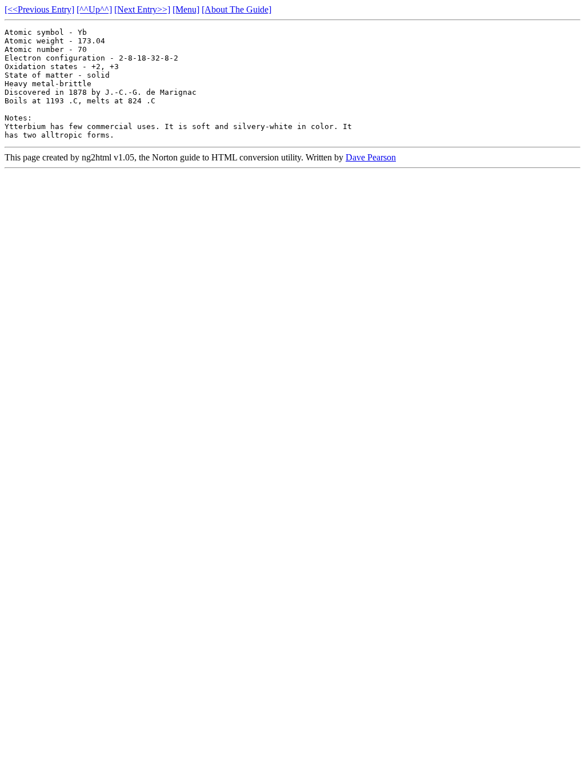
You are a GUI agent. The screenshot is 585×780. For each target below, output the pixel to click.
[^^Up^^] (94, 9)
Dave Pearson (371, 157)
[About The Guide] (236, 9)
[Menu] (186, 9)
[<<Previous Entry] (39, 9)
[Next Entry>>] (142, 9)
